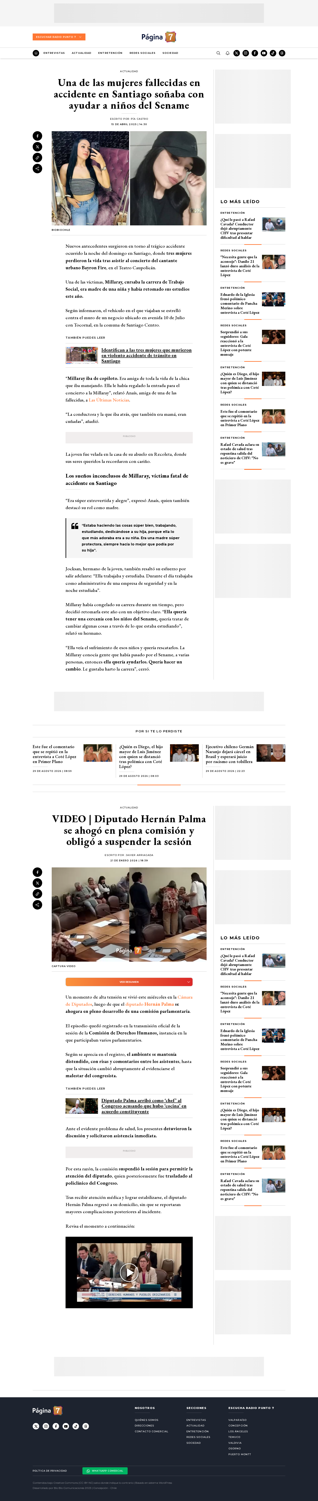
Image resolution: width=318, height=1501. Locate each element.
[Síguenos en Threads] (282, 53)
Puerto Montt (239, 1454)
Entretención (110, 52)
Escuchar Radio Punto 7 (56, 36)
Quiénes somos (146, 1419)
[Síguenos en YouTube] (264, 53)
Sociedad (170, 52)
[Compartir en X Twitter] (37, 147)
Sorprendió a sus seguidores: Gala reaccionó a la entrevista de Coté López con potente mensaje (235, 343)
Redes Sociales (143, 52)
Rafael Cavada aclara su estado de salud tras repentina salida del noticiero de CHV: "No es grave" (239, 453)
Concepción (238, 1425)
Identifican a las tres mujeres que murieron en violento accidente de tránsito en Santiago (146, 355)
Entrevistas (54, 52)
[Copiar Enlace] (37, 158)
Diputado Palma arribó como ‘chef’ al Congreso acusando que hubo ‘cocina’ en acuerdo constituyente (143, 1106)
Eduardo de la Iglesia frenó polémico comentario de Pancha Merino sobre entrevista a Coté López (239, 303)
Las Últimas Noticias (109, 400)
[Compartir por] (37, 168)
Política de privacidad (50, 1470)
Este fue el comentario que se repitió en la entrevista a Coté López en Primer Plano (239, 418)
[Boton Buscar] (218, 53)
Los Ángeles (238, 1431)
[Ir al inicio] (36, 53)
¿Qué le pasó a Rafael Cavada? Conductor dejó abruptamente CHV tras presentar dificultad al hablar (237, 228)
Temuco (234, 1437)
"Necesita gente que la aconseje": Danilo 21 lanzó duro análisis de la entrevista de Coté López (239, 265)
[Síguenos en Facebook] (255, 53)
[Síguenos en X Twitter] (236, 53)
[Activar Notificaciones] (227, 53)
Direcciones (144, 1425)
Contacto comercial (151, 1431)
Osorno (234, 1448)
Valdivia (235, 1442)
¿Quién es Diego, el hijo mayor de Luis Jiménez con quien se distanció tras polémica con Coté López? (239, 382)
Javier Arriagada (140, 855)
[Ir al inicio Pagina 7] (159, 37)
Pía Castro (139, 118)
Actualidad (81, 52)
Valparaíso (237, 1419)
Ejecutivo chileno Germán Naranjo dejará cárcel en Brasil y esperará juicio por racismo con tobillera (230, 754)
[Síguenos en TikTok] (273, 53)
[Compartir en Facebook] (37, 136)
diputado (149, 1004)
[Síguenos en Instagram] (246, 53)
